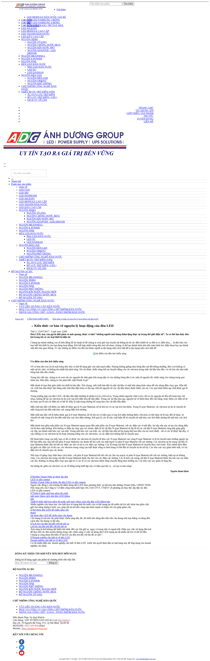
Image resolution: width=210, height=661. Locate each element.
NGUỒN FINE (26, 583)
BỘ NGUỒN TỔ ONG (30, 594)
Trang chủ (16, 181)
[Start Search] (12, 179)
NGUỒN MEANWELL (31, 575)
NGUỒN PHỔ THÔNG (31, 586)
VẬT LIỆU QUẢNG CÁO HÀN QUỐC (39, 606)
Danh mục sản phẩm (21, 184)
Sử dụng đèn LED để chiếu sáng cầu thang (51, 515)
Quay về (23, 187)
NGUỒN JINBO (27, 578)
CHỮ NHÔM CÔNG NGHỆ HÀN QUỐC (32, 300)
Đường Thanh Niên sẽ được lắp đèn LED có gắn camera (58, 482)
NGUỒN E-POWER (29, 580)
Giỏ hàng (61, 9)
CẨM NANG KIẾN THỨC (38, 319)
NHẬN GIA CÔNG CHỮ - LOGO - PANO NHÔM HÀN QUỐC (52, 612)
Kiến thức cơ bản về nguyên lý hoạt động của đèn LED (75, 319)
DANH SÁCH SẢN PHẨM (29, 14)
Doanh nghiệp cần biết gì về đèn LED (48, 540)
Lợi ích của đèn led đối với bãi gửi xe (48, 526)
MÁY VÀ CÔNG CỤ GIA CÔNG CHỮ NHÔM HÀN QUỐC (50, 609)
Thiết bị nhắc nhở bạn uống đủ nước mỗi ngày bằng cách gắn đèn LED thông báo (70, 501)
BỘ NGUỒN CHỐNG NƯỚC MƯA (37, 591)
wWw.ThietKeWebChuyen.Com (146, 659)
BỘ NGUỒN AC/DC (22, 271)
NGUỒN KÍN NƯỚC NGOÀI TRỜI (37, 589)
